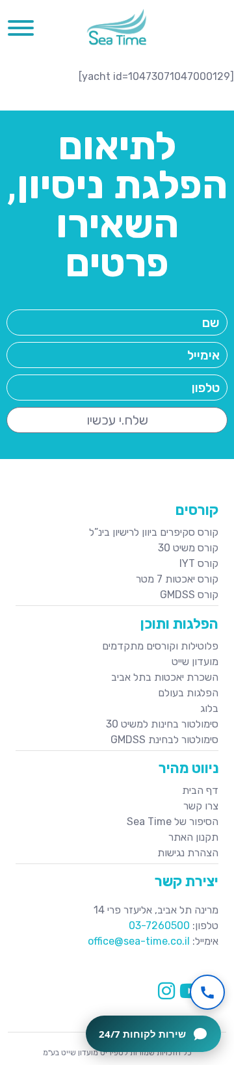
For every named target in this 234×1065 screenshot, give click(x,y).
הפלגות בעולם (188, 693)
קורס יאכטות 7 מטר (177, 579)
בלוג (209, 708)
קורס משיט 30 (188, 548)
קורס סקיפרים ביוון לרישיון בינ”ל (153, 532)
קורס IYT (198, 563)
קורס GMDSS (189, 594)
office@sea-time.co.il (139, 941)
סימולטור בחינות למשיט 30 (162, 724)
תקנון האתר (193, 837)
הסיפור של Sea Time (172, 821)
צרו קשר (200, 806)
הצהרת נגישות (187, 853)
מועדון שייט (195, 661)
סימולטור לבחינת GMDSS (164, 739)
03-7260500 (159, 925)
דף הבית (200, 790)
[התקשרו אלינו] (207, 992)
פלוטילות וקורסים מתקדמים (160, 646)
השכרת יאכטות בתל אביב (164, 677)
